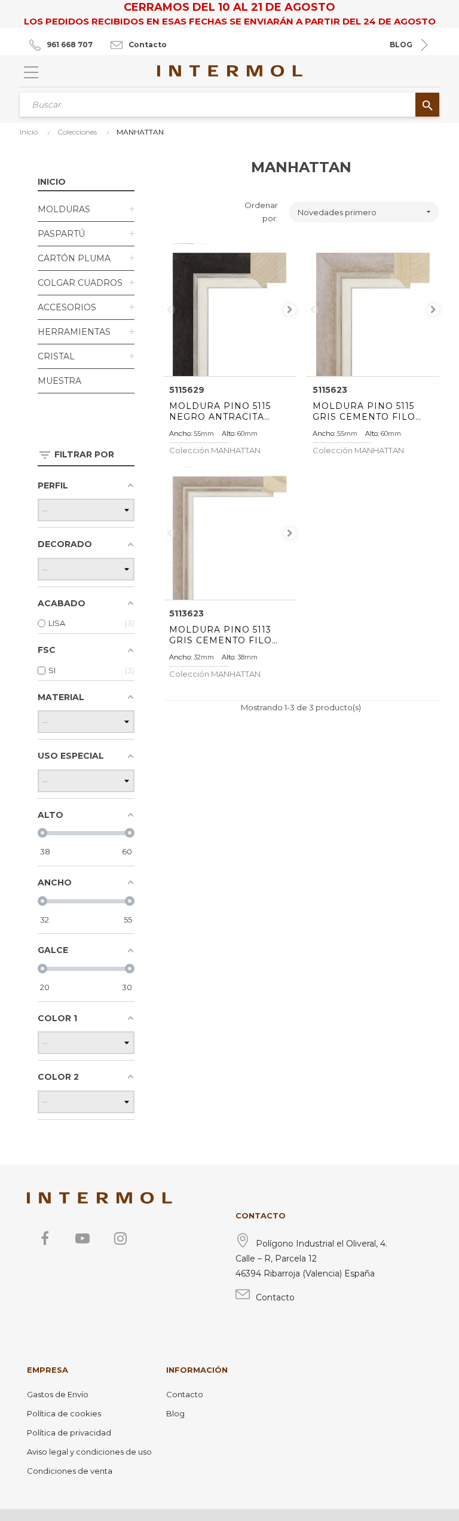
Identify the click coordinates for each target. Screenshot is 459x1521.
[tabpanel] (229, 309)
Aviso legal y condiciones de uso (89, 1451)
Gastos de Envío (57, 1394)
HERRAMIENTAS (74, 331)
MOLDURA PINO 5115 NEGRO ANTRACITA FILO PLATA (220, 411)
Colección (215, 450)
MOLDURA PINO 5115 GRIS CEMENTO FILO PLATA (364, 411)
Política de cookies (64, 1413)
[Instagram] (120, 1238)
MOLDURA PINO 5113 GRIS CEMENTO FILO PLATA (220, 635)
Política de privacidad (69, 1432)
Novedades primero (366, 212)
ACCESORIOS (67, 307)
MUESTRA (59, 380)
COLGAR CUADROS (80, 282)
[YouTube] (82, 1238)
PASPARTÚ (61, 233)
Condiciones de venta (69, 1471)
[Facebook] (45, 1238)
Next (290, 310)
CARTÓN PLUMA (74, 258)
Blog (175, 1413)
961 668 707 (70, 44)
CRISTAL (56, 356)
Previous (169, 310)
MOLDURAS (64, 209)
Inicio (52, 181)
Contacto (147, 44)
